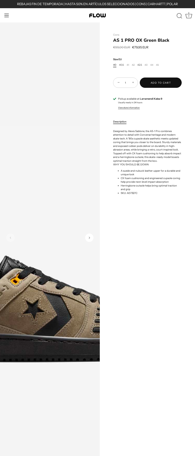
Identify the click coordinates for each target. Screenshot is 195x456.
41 (128, 64)
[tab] (121, 122)
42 (133, 64)
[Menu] (6, 15)
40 (114, 64)
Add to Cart (161, 82)
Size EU (117, 59)
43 (146, 64)
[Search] (179, 16)
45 (157, 64)
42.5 (139, 64)
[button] (10, 238)
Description (119, 121)
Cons (116, 34)
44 (151, 64)
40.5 (121, 64)
